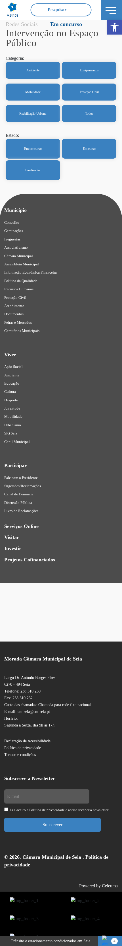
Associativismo (16, 247)
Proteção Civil (89, 92)
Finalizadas (32, 170)
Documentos (14, 314)
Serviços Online (21, 526)
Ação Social (13, 367)
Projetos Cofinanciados (29, 560)
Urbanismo (12, 425)
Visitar (11, 537)
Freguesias (12, 239)
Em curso (89, 149)
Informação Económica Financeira (30, 272)
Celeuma (110, 885)
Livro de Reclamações (21, 511)
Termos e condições (20, 755)
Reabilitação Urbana (32, 114)
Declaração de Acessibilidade (27, 741)
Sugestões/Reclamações (22, 486)
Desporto (11, 400)
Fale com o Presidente (21, 478)
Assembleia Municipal (21, 264)
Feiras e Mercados (18, 322)
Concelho (11, 222)
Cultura (10, 391)
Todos (89, 114)
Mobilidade (33, 92)
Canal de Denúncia (18, 494)
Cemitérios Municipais (21, 331)
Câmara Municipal (18, 256)
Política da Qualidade (20, 281)
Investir (12, 548)
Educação (11, 383)
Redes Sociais (22, 24)
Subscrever (52, 824)
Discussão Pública (18, 502)
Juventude (12, 408)
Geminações (13, 231)
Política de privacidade (22, 748)
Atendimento (14, 306)
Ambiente (32, 70)
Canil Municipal (17, 442)
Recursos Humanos (18, 289)
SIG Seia (10, 433)
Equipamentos (89, 70)
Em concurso (33, 149)
